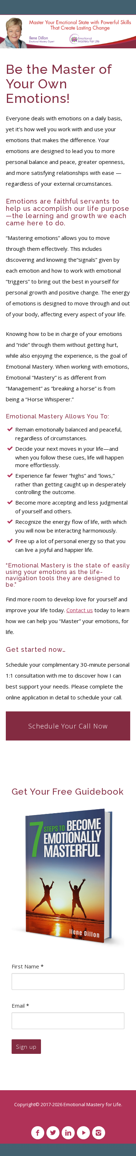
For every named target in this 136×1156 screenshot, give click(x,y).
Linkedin (68, 1132)
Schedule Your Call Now (68, 726)
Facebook (37, 1132)
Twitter (52, 1132)
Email (20, 1005)
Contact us (79, 610)
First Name (28, 966)
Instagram (98, 1132)
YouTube (83, 1132)
